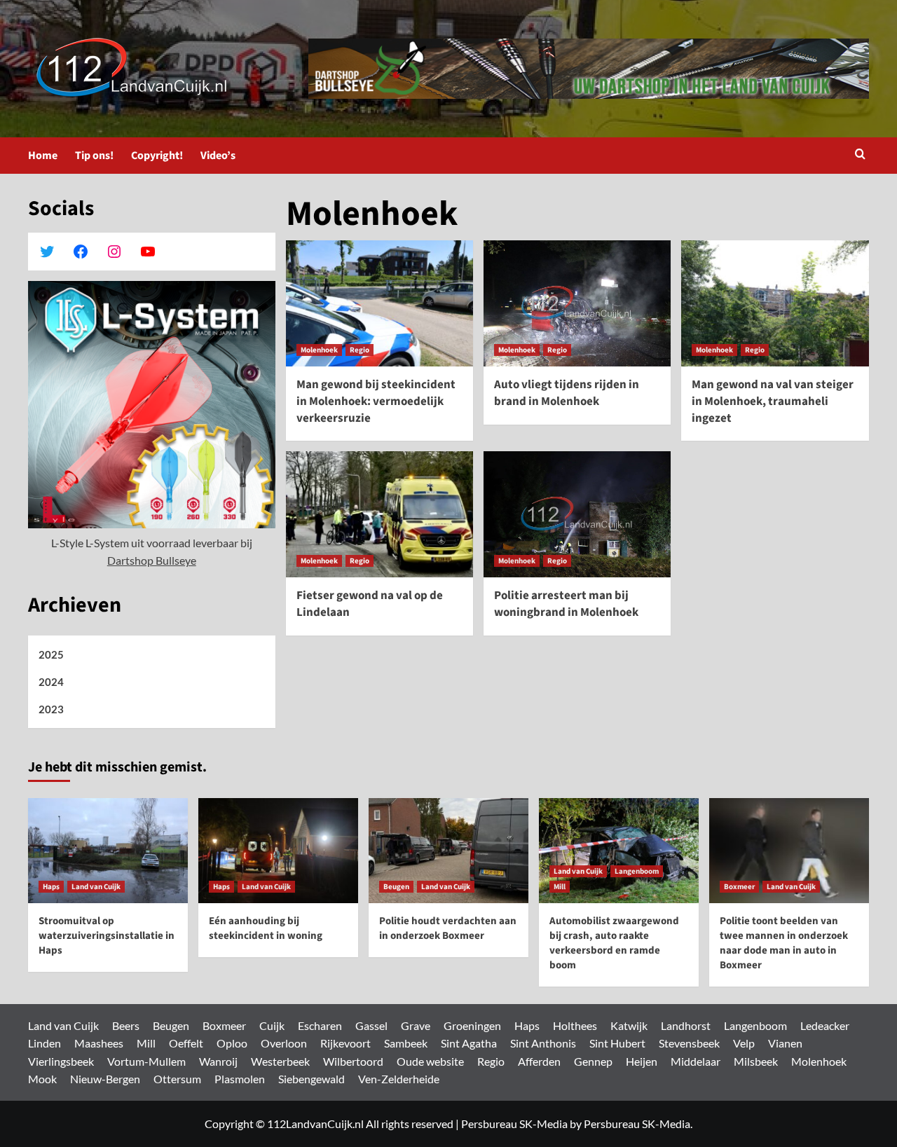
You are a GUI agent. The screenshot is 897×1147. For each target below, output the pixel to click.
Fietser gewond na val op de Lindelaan (369, 604)
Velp (744, 1043)
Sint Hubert (617, 1043)
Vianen (785, 1043)
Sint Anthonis (543, 1043)
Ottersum (177, 1078)
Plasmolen (239, 1078)
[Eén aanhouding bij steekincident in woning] (278, 850)
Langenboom (637, 871)
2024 (51, 681)
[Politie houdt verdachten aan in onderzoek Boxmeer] (448, 850)
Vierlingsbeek (61, 1061)
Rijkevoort (345, 1043)
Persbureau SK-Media (514, 1123)
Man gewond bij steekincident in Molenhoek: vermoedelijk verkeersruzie (376, 401)
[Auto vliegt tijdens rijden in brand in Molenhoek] (577, 303)
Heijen (641, 1061)
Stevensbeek (689, 1043)
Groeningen (472, 1025)
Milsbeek (756, 1061)
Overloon (284, 1043)
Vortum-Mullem (146, 1061)
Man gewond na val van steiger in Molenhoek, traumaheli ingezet (773, 401)
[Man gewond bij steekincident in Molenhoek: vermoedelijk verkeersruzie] (379, 303)
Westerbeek (280, 1061)
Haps (51, 886)
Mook (42, 1078)
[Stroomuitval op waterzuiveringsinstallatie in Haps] (108, 850)
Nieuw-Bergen (105, 1078)
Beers (125, 1025)
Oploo (232, 1043)
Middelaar (695, 1061)
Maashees (98, 1043)
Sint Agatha (469, 1043)
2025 (51, 654)
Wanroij (218, 1061)
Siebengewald (311, 1078)
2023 (51, 709)
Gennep (593, 1061)
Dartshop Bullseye (151, 560)
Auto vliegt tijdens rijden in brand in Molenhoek (566, 393)
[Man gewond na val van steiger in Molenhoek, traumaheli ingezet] (774, 303)
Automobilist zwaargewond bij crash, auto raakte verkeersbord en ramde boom (614, 943)
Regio (359, 350)
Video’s (217, 155)
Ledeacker (824, 1025)
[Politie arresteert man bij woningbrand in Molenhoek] (577, 514)
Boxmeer (739, 886)
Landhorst (686, 1025)
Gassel (371, 1025)
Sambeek (405, 1043)
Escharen (320, 1025)
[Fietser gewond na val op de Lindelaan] (379, 514)
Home (42, 155)
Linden (44, 1043)
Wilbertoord (353, 1061)
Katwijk (629, 1025)
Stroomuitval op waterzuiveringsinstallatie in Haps (106, 936)
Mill (560, 886)
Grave (415, 1025)
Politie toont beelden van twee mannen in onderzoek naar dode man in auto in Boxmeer (784, 943)
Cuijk (272, 1025)
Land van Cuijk (96, 886)
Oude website (430, 1061)
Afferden (539, 1061)
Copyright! (157, 155)
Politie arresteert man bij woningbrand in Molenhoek (566, 604)
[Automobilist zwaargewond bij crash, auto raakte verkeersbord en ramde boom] (619, 850)
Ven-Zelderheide (398, 1078)
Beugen (396, 886)
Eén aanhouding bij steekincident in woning (265, 928)
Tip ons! (94, 155)
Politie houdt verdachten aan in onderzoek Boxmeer (447, 928)
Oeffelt (186, 1043)
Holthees (575, 1025)
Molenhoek (319, 350)
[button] (860, 155)
